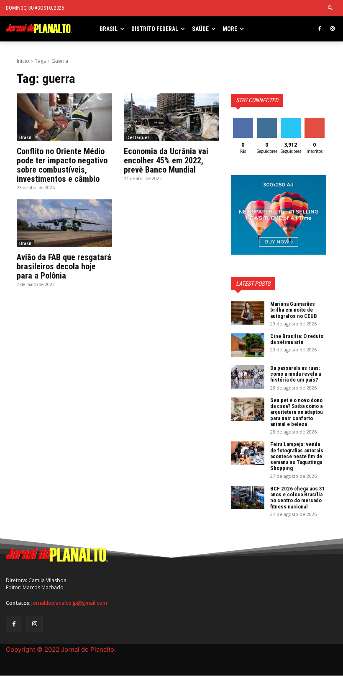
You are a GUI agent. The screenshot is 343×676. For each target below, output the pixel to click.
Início (23, 61)
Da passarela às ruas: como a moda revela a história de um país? (295, 374)
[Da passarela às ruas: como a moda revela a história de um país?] (247, 377)
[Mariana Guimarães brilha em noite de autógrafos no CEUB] (247, 313)
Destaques (138, 137)
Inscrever (315, 121)
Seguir (267, 121)
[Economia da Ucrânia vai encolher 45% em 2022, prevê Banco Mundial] (171, 117)
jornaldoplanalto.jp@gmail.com (69, 603)
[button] (330, 8)
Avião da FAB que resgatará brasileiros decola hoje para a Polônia (64, 266)
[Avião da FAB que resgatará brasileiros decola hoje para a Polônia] (64, 223)
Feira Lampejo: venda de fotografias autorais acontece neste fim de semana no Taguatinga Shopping (296, 456)
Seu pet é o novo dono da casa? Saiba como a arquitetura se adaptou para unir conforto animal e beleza (296, 412)
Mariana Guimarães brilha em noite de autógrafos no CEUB (293, 310)
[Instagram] (332, 29)
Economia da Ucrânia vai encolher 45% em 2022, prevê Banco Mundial (166, 160)
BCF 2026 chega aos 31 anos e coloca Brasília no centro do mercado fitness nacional (297, 497)
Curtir (243, 121)
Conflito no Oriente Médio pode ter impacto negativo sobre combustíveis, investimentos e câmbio (62, 165)
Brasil (25, 137)
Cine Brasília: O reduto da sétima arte (296, 339)
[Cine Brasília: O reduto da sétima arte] (247, 345)
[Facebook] (319, 29)
